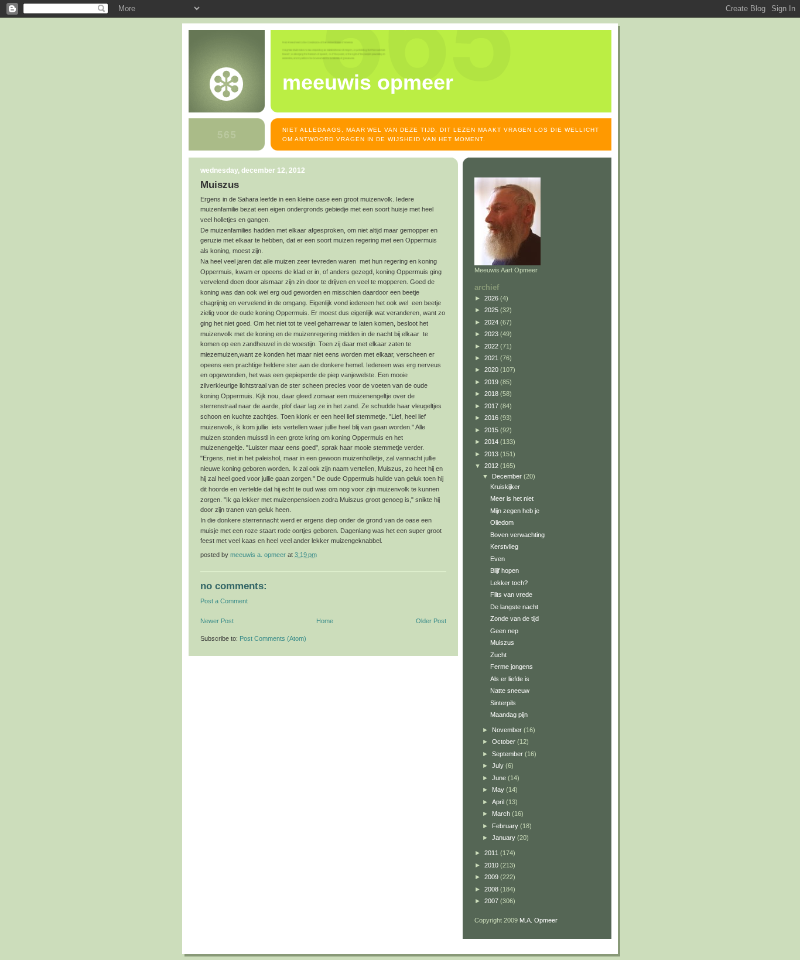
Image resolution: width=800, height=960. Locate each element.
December (508, 476)
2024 (492, 322)
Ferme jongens (511, 666)
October (504, 741)
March (502, 813)
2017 (492, 405)
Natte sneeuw (509, 690)
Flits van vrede (511, 594)
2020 (492, 369)
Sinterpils (503, 702)
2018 (492, 393)
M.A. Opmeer (538, 920)
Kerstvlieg (504, 546)
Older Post (431, 620)
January (504, 837)
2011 (492, 852)
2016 (492, 417)
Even (497, 558)
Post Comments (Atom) (273, 638)
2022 (492, 346)
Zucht (498, 654)
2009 (492, 876)
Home (324, 620)
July (498, 765)
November (508, 729)
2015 (492, 429)
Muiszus (502, 642)
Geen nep (504, 630)
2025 (492, 309)
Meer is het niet (512, 498)
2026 (492, 298)
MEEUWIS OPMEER (367, 82)
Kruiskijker (505, 486)
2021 (492, 357)
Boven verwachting (517, 534)
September (508, 753)
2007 (492, 900)
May (499, 789)
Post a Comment (224, 600)
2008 (492, 889)
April (499, 801)
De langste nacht (514, 606)
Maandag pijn (509, 714)
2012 (492, 465)
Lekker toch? (509, 582)
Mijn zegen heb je (514, 510)
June (500, 777)
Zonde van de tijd (514, 618)
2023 (492, 333)
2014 (492, 441)
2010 (492, 865)
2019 (492, 381)
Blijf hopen (504, 570)
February (506, 825)
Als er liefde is (509, 678)
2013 (492, 453)
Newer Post (217, 620)
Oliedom (502, 522)
